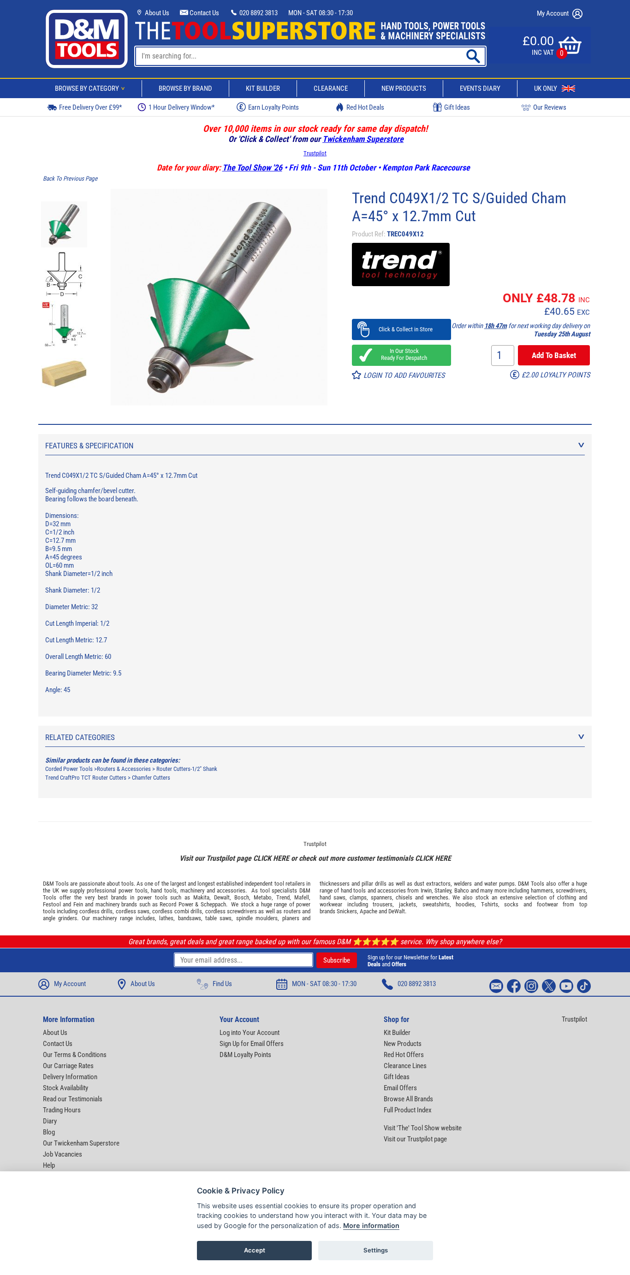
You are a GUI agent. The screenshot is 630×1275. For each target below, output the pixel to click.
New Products (403, 88)
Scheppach (213, 904)
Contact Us (203, 13)
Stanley (442, 890)
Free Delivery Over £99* (90, 107)
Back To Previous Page (70, 178)
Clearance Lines (405, 1066)
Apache (368, 911)
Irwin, (427, 890)
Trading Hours (62, 1110)
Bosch (241, 897)
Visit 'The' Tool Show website (423, 1128)
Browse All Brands (408, 1099)
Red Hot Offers (404, 1055)
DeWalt (396, 911)
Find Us (222, 984)
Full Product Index (408, 1110)
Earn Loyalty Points (273, 107)
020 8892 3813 (258, 13)
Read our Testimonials (72, 1099)
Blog (49, 1132)
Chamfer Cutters (151, 777)
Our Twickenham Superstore (81, 1143)
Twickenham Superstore (363, 139)
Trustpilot (315, 153)
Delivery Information (70, 1077)
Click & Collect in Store (401, 329)
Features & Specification (89, 445)
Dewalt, (222, 897)
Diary (50, 1121)
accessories (231, 890)
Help (49, 1165)
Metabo (263, 897)
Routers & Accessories (124, 768)
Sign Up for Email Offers (252, 1044)
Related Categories (80, 737)
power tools (133, 890)
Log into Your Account (249, 1032)
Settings (375, 1250)
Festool (52, 904)
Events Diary (480, 88)
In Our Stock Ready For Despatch (401, 354)
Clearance (331, 88)
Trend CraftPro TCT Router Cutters (85, 777)
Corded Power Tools (69, 768)
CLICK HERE (271, 858)
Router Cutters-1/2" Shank (186, 768)
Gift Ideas (457, 107)
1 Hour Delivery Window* (181, 107)
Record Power (176, 904)
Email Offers (400, 1088)
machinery (192, 890)
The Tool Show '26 (252, 167)
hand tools (164, 890)
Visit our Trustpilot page (415, 1139)
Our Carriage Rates (68, 1066)
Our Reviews (549, 107)
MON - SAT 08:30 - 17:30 (320, 13)
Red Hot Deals (365, 107)
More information (371, 1225)
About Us (156, 13)
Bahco (461, 890)
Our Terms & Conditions (75, 1055)
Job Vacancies (62, 1154)
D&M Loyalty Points (245, 1055)
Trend (283, 897)
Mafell (301, 897)
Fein (78, 904)
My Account (553, 13)
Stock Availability (65, 1088)
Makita (201, 897)
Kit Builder (263, 88)
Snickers (347, 911)
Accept (254, 1250)
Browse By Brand (185, 88)
